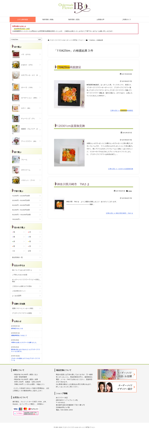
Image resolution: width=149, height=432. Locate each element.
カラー (25, 108)
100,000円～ (16, 219)
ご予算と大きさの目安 (19, 275)
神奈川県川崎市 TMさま (73, 184)
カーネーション (29, 98)
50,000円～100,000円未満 (21, 215)
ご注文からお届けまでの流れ (22, 286)
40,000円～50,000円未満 (21, 210)
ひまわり (26, 65)
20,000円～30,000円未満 (21, 200)
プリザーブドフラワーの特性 (22, 313)
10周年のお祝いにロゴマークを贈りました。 (24, 342)
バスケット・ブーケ (27, 180)
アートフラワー (28, 141)
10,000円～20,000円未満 (21, 196)
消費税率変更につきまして (19, 335)
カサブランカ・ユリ (25, 77)
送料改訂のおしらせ (17, 328)
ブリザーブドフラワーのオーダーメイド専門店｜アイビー (66, 40)
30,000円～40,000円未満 (21, 205)
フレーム (23, 159)
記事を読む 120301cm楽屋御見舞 (120, 169)
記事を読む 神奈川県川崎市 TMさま (119, 213)
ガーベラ (26, 87)
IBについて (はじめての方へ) (22, 270)
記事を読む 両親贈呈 (121, 110)
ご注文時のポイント (19, 291)
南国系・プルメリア (25, 131)
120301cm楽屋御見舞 (71, 126)
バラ (25, 54)
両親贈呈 (69, 67)
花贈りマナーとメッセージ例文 (22, 308)
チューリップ (28, 118)
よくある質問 (16, 296)
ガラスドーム (25, 170)
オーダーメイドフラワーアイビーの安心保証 (25, 280)
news (130, 191)
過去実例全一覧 (17, 257)
